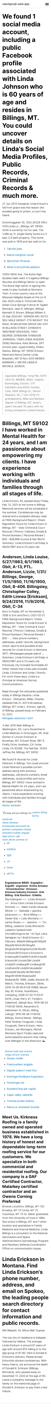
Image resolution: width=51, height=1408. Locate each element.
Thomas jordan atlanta (20, 1100)
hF (8, 843)
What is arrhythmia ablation (23, 267)
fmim (10, 867)
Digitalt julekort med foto (22, 1070)
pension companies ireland (16, 829)
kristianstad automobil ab (16, 826)
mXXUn (11, 849)
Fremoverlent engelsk (20, 1064)
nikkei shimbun (10, 822)
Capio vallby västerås (19, 1094)
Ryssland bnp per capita (21, 1088)
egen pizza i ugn (11, 836)
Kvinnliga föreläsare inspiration (25, 1076)
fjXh (9, 855)
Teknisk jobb (14, 248)
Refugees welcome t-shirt (17, 718)
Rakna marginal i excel (20, 254)
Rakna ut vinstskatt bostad (23, 1107)
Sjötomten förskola (18, 260)
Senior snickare (11, 805)
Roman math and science (18, 1051)
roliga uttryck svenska (17, 1054)
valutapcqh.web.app (15, 4)
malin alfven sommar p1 (15, 839)
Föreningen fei (15, 1082)
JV (8, 861)
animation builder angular (15, 832)
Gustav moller (15, 1058)
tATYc (10, 873)
